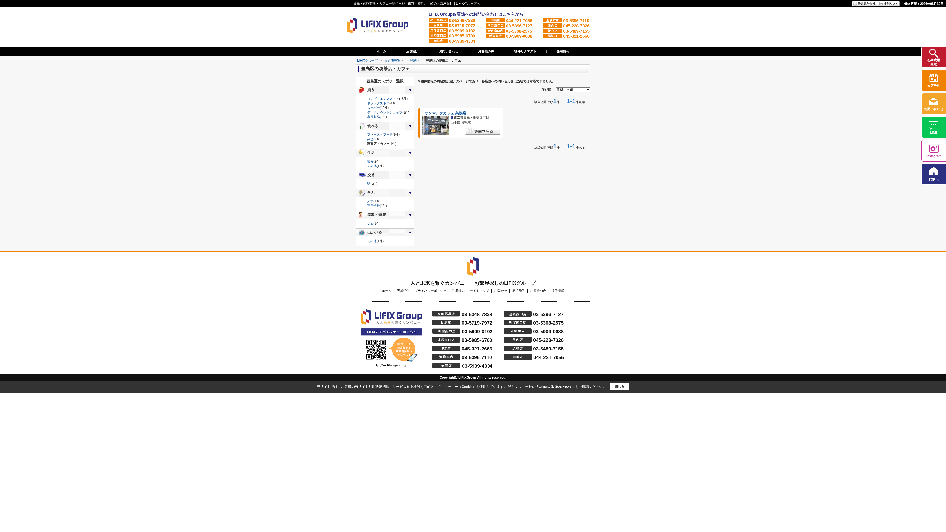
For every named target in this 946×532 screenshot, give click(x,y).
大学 (370, 201)
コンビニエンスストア (383, 98)
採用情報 (563, 51)
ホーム (381, 51)
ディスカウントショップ (384, 112)
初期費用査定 (933, 62)
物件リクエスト (525, 51)
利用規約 (458, 291)
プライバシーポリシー (431, 291)
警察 (370, 161)
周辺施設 (518, 291)
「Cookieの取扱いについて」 (555, 387)
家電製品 (373, 117)
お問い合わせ (448, 51)
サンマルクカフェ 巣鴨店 (445, 113)
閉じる (619, 386)
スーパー (373, 108)
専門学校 (373, 206)
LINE (933, 132)
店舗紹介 (412, 51)
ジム (370, 223)
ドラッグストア (378, 103)
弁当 (370, 139)
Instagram (934, 156)
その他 (372, 166)
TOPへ (934, 179)
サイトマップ (479, 291)
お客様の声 (486, 51)
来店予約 (933, 86)
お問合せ (500, 291)
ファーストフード (380, 134)
